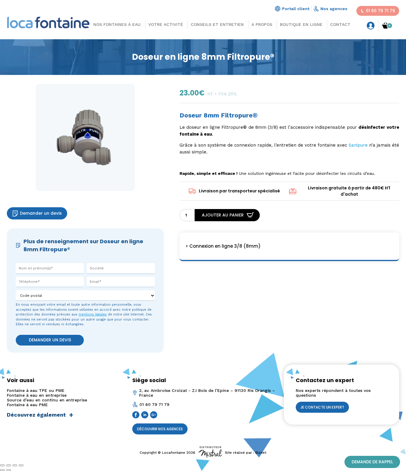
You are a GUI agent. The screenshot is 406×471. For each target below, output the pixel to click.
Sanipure (358, 145)
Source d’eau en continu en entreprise (47, 400)
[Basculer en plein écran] (8, 465)
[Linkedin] (145, 415)
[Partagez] (14, 465)
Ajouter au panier (223, 215)
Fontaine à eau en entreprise (37, 395)
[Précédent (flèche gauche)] (2, 470)
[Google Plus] (154, 415)
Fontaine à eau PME (27, 404)
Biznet (260, 452)
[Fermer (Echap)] (21, 465)
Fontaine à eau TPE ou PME (35, 390)
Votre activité (165, 24)
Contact (340, 24)
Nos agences (333, 8)
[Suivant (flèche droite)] (8, 470)
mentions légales (92, 314)
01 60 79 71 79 (380, 11)
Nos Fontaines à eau (117, 24)
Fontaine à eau (163, 75)
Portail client (295, 8)
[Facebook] (136, 415)
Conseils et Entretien (217, 24)
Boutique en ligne (301, 24)
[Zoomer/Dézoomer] (2, 465)
